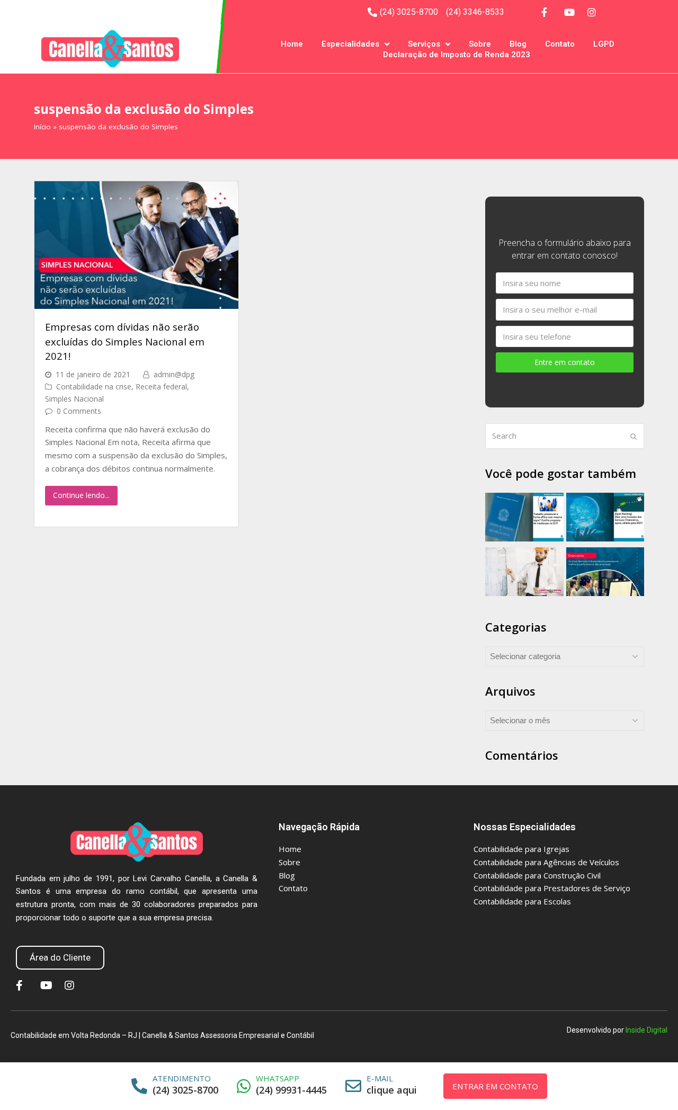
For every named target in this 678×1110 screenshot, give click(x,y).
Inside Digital (646, 1030)
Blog (518, 44)
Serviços (424, 44)
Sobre (480, 44)
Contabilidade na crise (93, 386)
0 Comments (79, 411)
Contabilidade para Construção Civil (537, 875)
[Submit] (633, 436)
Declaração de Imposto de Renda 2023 (456, 54)
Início (42, 126)
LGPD (603, 44)
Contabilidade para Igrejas (521, 848)
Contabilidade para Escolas (522, 901)
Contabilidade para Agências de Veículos (546, 862)
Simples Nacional (74, 399)
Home (292, 44)
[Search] (564, 436)
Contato (560, 44)
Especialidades (350, 44)
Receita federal (161, 386)
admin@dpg (174, 374)
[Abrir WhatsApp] (657, 1083)
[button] (60, 958)
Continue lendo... (81, 495)
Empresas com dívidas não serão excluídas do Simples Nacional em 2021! (124, 341)
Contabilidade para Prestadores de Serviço (552, 888)
